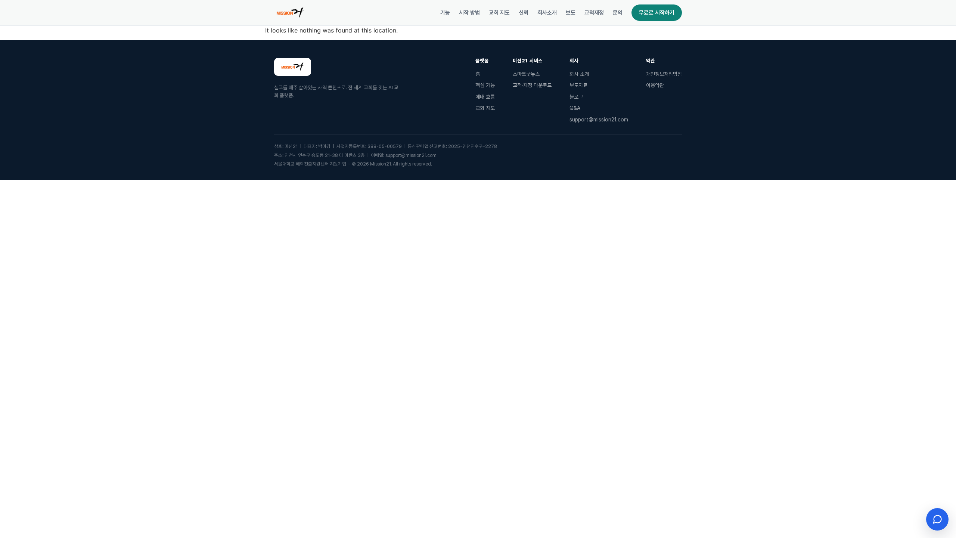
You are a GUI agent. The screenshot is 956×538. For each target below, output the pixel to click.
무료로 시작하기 (656, 12)
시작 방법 (469, 12)
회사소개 (547, 12)
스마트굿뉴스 (526, 74)
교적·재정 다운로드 (532, 85)
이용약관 (655, 85)
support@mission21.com (598, 120)
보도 (570, 12)
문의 (618, 12)
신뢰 (523, 12)
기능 (445, 12)
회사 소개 (579, 74)
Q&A (574, 108)
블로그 (576, 97)
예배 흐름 (485, 97)
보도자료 (578, 85)
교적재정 (594, 12)
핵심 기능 (485, 85)
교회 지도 (499, 12)
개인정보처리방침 (664, 74)
